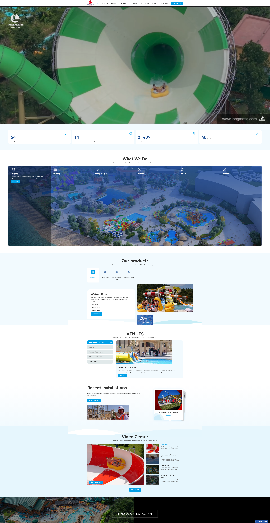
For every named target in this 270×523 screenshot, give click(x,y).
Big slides (95, 304)
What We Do (125, 3)
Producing (56, 174)
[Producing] (55, 169)
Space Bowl (164, 444)
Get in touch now (94, 400)
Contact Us (145, 3)
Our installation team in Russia (168, 412)
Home (97, 3)
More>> (168, 415)
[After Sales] (182, 169)
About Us (105, 3)
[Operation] (224, 169)
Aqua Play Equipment (129, 277)
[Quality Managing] (97, 169)
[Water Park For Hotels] (144, 352)
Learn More (15, 181)
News (135, 3)
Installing (140, 174)
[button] (169, 419)
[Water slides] (203, 298)
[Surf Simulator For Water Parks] (152, 459)
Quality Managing (101, 174)
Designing (14, 174)
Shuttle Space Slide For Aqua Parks (170, 476)
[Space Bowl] (152, 448)
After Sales (183, 174)
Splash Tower (105, 277)
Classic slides (96, 307)
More (48, 168)
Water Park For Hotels (127, 367)
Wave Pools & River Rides (117, 278)
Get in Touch (178, 3)
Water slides (93, 277)
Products (114, 3)
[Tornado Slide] (152, 469)
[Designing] (13, 169)
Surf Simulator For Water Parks (168, 456)
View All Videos (135, 489)
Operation (225, 174)
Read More (122, 375)
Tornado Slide (165, 465)
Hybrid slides (96, 310)
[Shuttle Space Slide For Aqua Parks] (152, 479)
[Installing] (139, 169)
